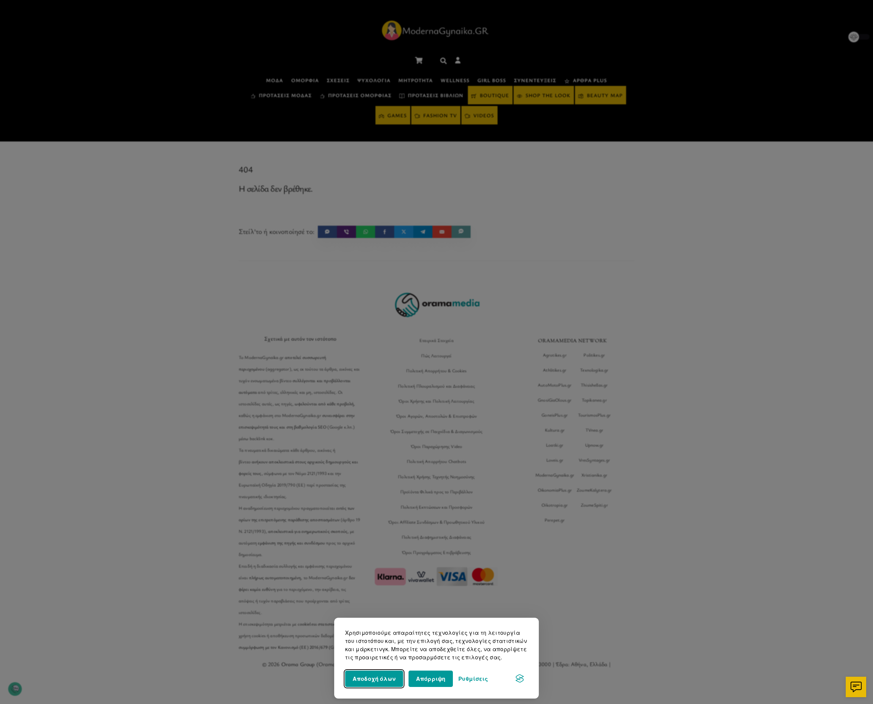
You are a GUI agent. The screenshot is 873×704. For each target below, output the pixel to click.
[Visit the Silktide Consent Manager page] (520, 679)
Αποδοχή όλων (374, 679)
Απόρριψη (430, 679)
